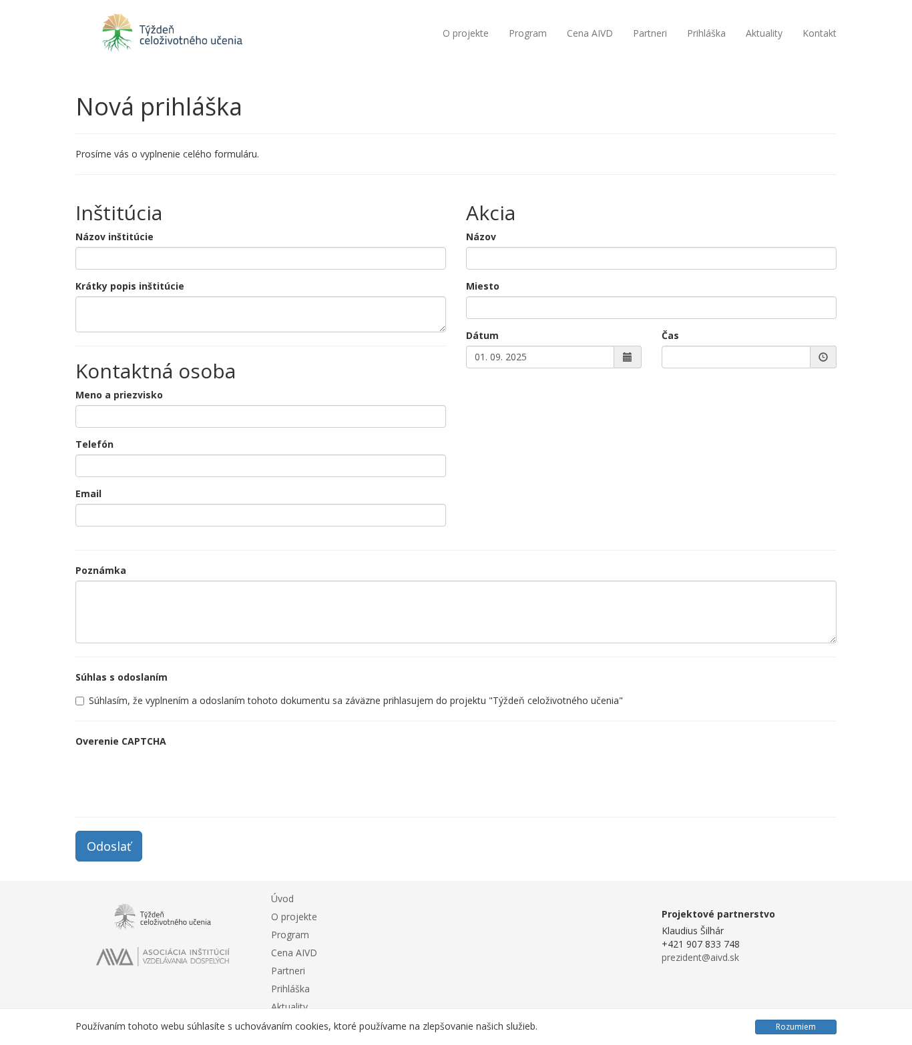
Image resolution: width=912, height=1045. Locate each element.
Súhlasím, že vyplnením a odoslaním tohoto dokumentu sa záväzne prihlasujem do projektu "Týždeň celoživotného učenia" (356, 700)
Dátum (482, 335)
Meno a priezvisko (119, 394)
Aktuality (764, 33)
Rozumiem (796, 1026)
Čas (670, 335)
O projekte (466, 33)
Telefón (94, 444)
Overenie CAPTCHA (120, 741)
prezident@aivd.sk (700, 957)
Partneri (650, 33)
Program (528, 33)
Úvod (282, 898)
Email (88, 493)
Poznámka (100, 570)
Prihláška (706, 33)
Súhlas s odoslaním (121, 677)
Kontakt (820, 33)
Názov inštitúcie (114, 236)
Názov (481, 236)
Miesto (482, 286)
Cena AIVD (590, 33)
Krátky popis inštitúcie (129, 286)
